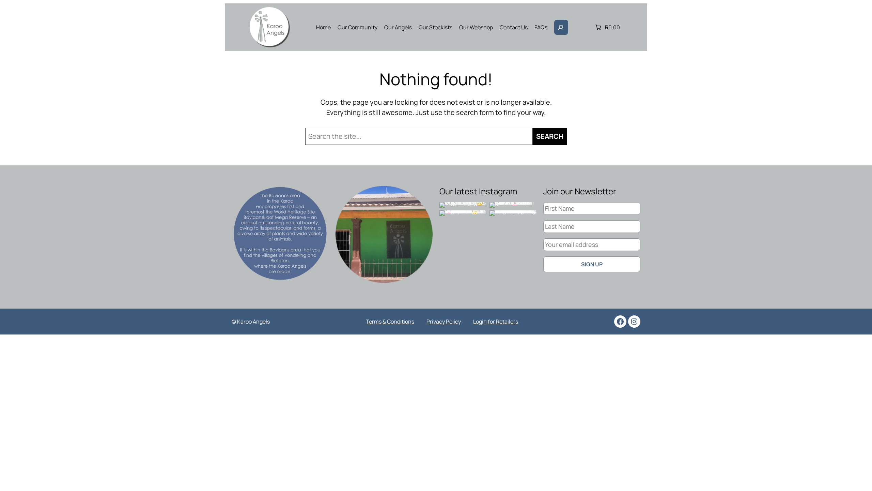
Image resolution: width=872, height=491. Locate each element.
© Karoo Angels (251, 321)
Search (549, 136)
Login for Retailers (495, 321)
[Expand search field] (561, 27)
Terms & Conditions (390, 321)
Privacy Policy (443, 321)
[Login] (582, 27)
